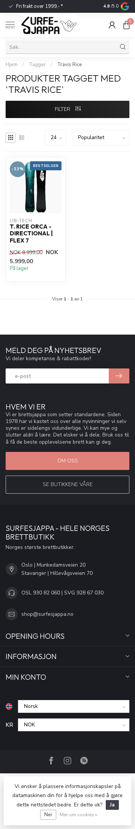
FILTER (63, 109)
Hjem (12, 64)
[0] (126, 24)
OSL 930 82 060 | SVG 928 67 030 (62, 592)
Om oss (67, 460)
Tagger (37, 64)
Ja (112, 804)
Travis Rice (69, 64)
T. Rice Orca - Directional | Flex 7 (31, 233)
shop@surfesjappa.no (47, 614)
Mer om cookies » (78, 814)
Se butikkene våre (68, 484)
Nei (48, 814)
